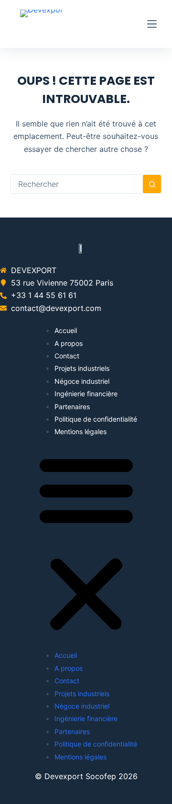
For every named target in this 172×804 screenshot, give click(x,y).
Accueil (65, 330)
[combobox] (77, 184)
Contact (66, 356)
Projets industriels (81, 368)
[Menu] (151, 24)
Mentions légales (80, 431)
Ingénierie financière (86, 394)
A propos (68, 343)
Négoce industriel (81, 381)
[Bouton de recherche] (152, 184)
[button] (86, 543)
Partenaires (72, 406)
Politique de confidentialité (95, 419)
